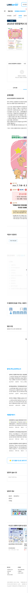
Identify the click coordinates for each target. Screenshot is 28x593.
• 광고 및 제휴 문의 (21, 569)
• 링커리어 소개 (10, 569)
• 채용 (8, 573)
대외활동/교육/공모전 (20, 11)
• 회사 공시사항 (10, 574)
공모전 (20, 16)
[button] (22, 29)
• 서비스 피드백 (20, 573)
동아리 (25, 16)
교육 (14, 16)
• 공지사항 (9, 571)
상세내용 (15, 88)
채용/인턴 (10, 11)
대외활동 (9, 16)
